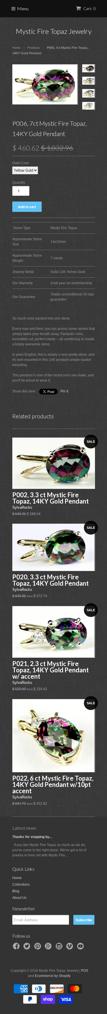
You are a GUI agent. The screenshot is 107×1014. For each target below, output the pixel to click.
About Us (19, 898)
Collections (21, 885)
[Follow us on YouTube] (81, 948)
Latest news (24, 828)
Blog (15, 891)
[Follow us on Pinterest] (38, 948)
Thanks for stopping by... (32, 837)
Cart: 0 (89, 8)
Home (17, 878)
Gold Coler (20, 163)
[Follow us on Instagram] (60, 948)
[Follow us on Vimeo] (70, 948)
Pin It (64, 391)
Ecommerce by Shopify (52, 976)
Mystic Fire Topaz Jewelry (54, 31)
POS (84, 971)
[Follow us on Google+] (49, 948)
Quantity (18, 183)
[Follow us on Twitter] (27, 948)
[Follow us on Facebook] (17, 948)
